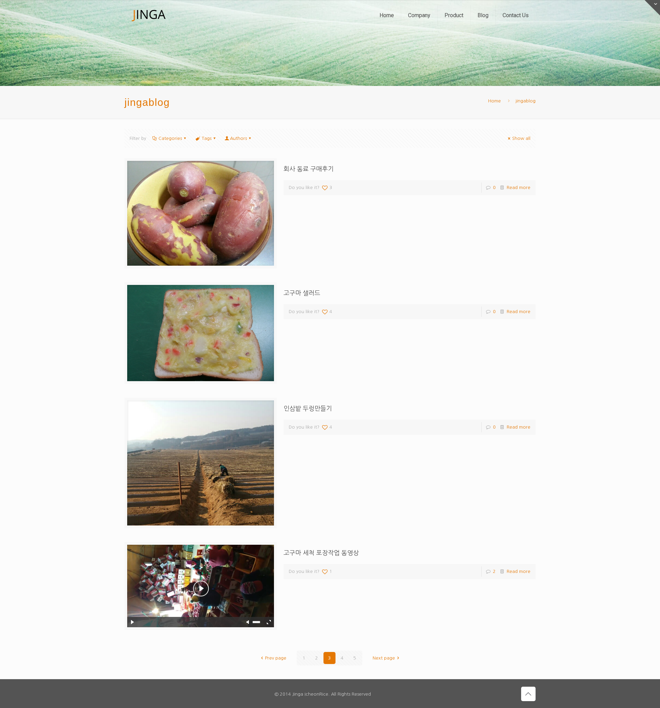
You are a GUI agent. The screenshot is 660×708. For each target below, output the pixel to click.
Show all (521, 138)
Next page (384, 658)
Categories (170, 138)
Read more (518, 187)
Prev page (275, 658)
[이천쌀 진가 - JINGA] (148, 15)
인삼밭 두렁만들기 (308, 409)
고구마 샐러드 (302, 293)
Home (494, 101)
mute (248, 622)
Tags (206, 138)
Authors (238, 138)
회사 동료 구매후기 (309, 169)
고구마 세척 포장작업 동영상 (321, 553)
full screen (269, 622)
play (200, 575)
